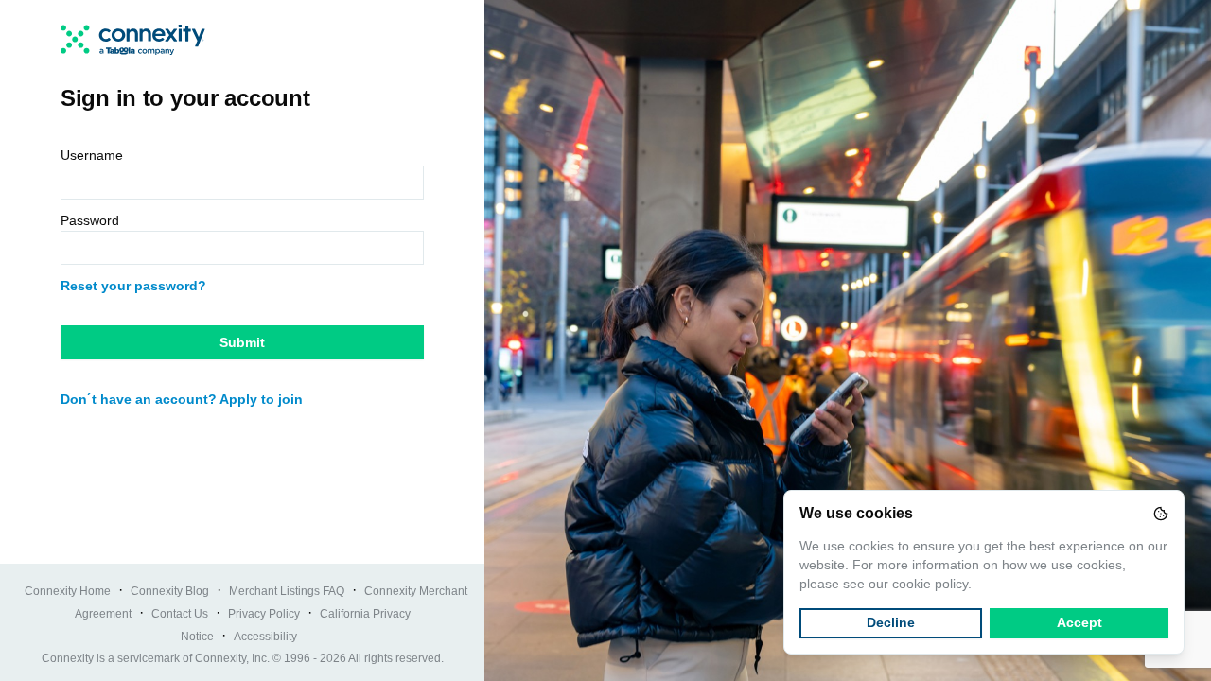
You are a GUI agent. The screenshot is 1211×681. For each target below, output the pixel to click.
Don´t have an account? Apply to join (182, 399)
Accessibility (265, 636)
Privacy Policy (264, 613)
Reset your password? (133, 285)
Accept (1079, 622)
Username (92, 155)
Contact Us (179, 613)
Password (90, 220)
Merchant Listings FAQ (286, 591)
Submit (242, 342)
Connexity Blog (170, 591)
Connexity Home (68, 591)
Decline (891, 622)
